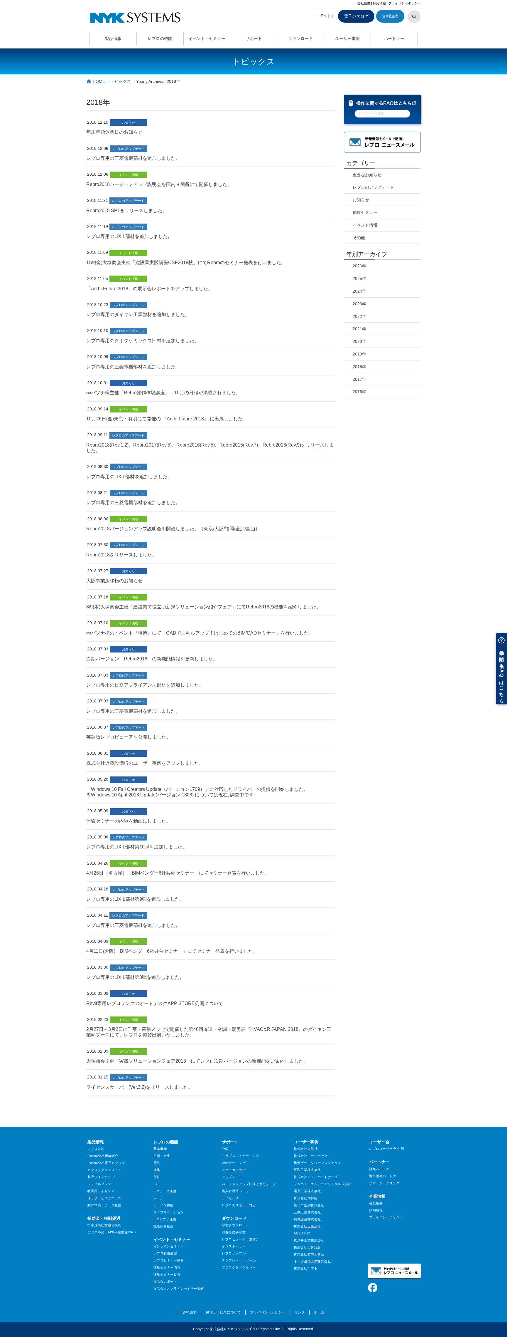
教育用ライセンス (100, 1191)
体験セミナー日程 (166, 1274)
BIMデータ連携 (164, 1191)
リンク (299, 1312)
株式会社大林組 (305, 1198)
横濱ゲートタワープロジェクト (317, 1163)
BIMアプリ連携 (164, 1219)
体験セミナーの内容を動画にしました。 (128, 820)
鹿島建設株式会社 (307, 1219)
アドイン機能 (163, 1205)
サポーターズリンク (384, 1183)
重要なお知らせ (367, 174)
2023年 (359, 303)
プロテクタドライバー (239, 1267)
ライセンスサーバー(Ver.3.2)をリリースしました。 (139, 1087)
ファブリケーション (168, 1212)
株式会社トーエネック (311, 1155)
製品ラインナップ (100, 1177)
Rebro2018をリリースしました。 (121, 554)
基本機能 (160, 1148)
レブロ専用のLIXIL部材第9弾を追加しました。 (135, 899)
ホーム (319, 1312)
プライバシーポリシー (404, 3)
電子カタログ (356, 16)
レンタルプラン (99, 1184)
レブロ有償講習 (165, 1253)
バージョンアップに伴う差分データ (249, 1184)
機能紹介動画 (163, 1226)
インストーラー (234, 1246)
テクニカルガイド (235, 1170)
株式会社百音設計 (307, 1247)
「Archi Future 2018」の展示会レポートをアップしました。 (149, 288)
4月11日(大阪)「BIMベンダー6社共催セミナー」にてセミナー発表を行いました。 (172, 951)
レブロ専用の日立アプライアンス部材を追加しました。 (145, 684)
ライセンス (230, 1198)
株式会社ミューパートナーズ (316, 1177)
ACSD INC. (302, 1233)
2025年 (359, 278)
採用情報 (379, 3)
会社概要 (363, 3)
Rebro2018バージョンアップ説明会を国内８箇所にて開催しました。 (159, 184)
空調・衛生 (161, 1155)
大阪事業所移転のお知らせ (114, 580)
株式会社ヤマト (305, 1268)
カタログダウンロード (104, 1170)
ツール (158, 1198)
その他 (359, 237)
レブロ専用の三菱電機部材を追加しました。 (133, 158)
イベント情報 (128, 175)
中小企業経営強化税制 (104, 1225)
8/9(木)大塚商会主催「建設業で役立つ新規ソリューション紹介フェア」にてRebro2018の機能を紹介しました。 (203, 606)
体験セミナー (365, 212)
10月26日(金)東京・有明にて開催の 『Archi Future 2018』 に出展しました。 (166, 418)
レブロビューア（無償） (240, 1239)
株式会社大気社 (305, 1148)
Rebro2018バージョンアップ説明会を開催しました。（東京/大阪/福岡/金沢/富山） (173, 528)
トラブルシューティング (240, 1155)
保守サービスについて (104, 1198)
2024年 (359, 291)
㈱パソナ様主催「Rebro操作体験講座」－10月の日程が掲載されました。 (163, 392)
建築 (156, 1170)
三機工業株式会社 (307, 1212)
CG (156, 1184)
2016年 (359, 391)
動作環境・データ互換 (104, 1205)
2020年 (359, 341)
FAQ (225, 1148)
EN (323, 16)
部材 (156, 1177)
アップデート (232, 1177)
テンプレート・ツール (239, 1260)
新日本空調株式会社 (309, 1205)
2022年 (359, 316)
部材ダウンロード (235, 1225)
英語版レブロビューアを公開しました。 (128, 736)
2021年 (359, 328)
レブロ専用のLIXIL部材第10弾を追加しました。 (136, 846)
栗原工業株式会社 (307, 1191)
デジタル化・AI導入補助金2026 (111, 1232)
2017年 (359, 379)
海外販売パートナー (384, 1176)
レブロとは (95, 1148)
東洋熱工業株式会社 (309, 1240)
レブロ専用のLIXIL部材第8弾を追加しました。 (135, 977)
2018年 (359, 366)
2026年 (359, 266)
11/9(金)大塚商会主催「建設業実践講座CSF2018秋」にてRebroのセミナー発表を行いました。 (186, 262)
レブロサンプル (234, 1253)
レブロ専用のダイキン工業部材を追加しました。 (138, 314)
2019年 (359, 354)
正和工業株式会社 (307, 1170)
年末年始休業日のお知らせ (114, 132)
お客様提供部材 (234, 1232)
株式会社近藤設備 (307, 1226)
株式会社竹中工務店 (309, 1254)
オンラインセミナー (168, 1246)
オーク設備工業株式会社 (312, 1261)
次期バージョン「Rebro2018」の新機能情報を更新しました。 (152, 658)
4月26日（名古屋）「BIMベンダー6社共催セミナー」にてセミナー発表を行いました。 (177, 872)
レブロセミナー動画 (168, 1260)
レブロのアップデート (128, 148)
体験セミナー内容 (166, 1267)
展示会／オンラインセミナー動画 (178, 1288)
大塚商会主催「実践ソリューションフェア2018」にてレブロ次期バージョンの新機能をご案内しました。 (197, 1060)
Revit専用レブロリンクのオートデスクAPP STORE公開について (154, 1003)
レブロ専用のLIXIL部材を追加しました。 (129, 236)
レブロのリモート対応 (239, 1205)
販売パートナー (381, 1169)
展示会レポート (165, 1281)
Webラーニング (234, 1163)
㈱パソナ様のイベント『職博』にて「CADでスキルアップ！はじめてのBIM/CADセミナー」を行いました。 (199, 632)
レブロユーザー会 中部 (386, 1148)
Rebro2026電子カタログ (106, 1163)
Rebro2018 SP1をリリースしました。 (126, 210)
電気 (156, 1163)
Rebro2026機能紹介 (102, 1155)
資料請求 (390, 16)
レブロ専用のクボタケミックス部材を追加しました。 (142, 340)
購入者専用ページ (235, 1191)
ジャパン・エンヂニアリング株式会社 (322, 1184)
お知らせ (128, 122)
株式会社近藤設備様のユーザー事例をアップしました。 (145, 763)
